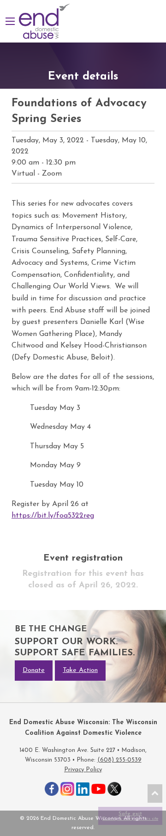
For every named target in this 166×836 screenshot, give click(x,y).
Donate (34, 670)
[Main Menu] (10, 21)
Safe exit (130, 816)
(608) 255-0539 (119, 760)
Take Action (80, 670)
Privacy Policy (83, 770)
